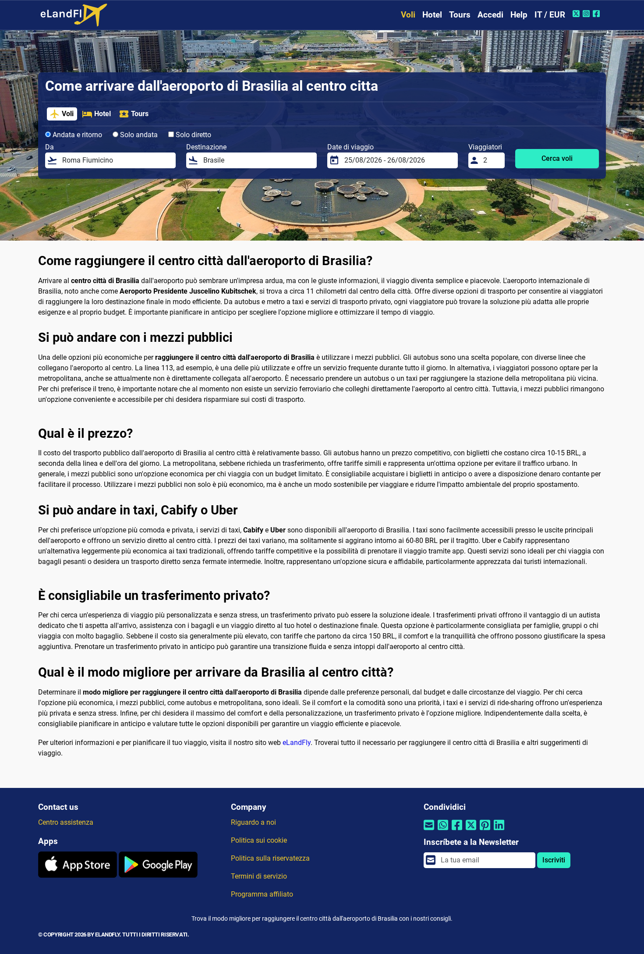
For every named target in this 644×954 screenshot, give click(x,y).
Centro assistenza (65, 822)
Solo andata (138, 135)
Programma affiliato (262, 894)
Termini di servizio (259, 876)
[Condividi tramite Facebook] (457, 830)
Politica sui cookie (259, 840)
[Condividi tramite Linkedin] (499, 830)
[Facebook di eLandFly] (597, 14)
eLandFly (297, 742)
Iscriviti (553, 860)
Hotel (432, 15)
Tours (460, 15)
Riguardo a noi (253, 822)
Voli (408, 15)
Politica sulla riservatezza (270, 858)
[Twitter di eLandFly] (577, 14)
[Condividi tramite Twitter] (471, 830)
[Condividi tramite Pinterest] (485, 830)
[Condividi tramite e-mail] (429, 830)
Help (518, 15)
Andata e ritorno (76, 135)
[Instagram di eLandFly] (587, 14)
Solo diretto (192, 135)
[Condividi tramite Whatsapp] (443, 830)
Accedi (490, 15)
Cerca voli (557, 158)
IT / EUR (549, 15)
